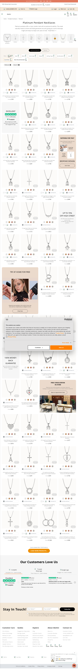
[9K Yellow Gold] (9, 90)
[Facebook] (47, 645)
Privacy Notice (62, 615)
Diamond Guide (21, 640)
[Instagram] (56, 645)
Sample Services (6, 644)
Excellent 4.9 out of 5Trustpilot (40, 4)
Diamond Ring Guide (23, 637)
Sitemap (60, 666)
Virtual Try (50, 640)
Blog (34, 631)
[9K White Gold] (6, 90)
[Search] (65, 14)
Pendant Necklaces (12, 19)
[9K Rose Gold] (12, 90)
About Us (50, 631)
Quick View (16, 85)
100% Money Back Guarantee (9, 4)
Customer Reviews (52, 633)
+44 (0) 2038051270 (68, 633)
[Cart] (71, 14)
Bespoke (4, 640)
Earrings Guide (21, 633)
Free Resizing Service (7, 646)
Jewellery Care (36, 642)
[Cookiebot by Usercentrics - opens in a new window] (65, 319)
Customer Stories (37, 633)
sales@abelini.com (67, 635)
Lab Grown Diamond (35, 50)
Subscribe (67, 609)
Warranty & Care (6, 635)
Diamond (45, 50)
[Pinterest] (51, 645)
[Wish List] (68, 14)
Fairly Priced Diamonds (70, 4)
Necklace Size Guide (23, 646)
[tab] (13, 571)
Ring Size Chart (36, 644)
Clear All (15, 65)
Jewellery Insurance (7, 637)
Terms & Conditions (20, 666)
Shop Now (20, 311)
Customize (38, 347)
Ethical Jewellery (52, 635)
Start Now (67, 165)
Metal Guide (21, 642)
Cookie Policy (60, 333)
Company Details (51, 666)
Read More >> (52, 30)
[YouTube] (60, 645)
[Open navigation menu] (75, 14)
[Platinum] (15, 90)
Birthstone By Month (38, 635)
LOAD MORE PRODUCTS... (39, 551)
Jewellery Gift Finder (38, 637)
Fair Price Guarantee (53, 637)
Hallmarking (36, 640)
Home (5, 19)
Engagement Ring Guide (24, 631)
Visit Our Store (66, 640)
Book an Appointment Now (58, 392)
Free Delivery (5, 631)
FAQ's (49, 642)
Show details (65, 342)
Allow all (61, 347)
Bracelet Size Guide (38, 646)
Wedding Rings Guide (23, 635)
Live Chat (65, 637)
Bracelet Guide (21, 644)
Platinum (7, 65)
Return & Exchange (7, 633)
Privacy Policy (12, 336)
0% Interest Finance (7, 642)
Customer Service (67, 631)
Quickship (6, 59)
